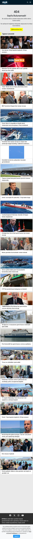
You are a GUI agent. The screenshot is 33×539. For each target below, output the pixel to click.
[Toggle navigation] (31, 2)
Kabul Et (16, 536)
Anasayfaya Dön (17, 29)
